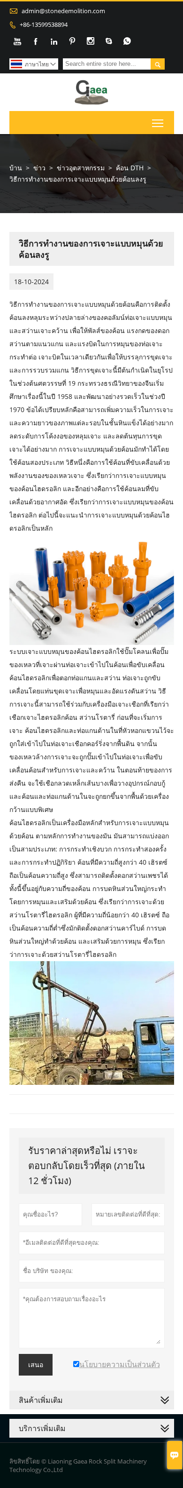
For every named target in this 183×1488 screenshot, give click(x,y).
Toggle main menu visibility (158, 122)
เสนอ (35, 1365)
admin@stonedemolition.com (63, 11)
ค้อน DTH (130, 167)
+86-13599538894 (44, 24)
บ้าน (15, 167)
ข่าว (39, 167)
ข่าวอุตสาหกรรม (81, 167)
